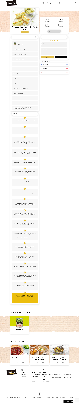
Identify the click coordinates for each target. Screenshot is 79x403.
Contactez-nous (67, 374)
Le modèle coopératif (36, 374)
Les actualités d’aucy (56, 374)
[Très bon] (58, 40)
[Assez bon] (56, 40)
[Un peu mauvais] (52, 40)
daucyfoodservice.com (56, 377)
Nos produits (23, 374)
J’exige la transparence (46, 381)
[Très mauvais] (50, 40)
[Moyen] (54, 40)
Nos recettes (23, 376)
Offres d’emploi (55, 376)
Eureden (53, 379)
